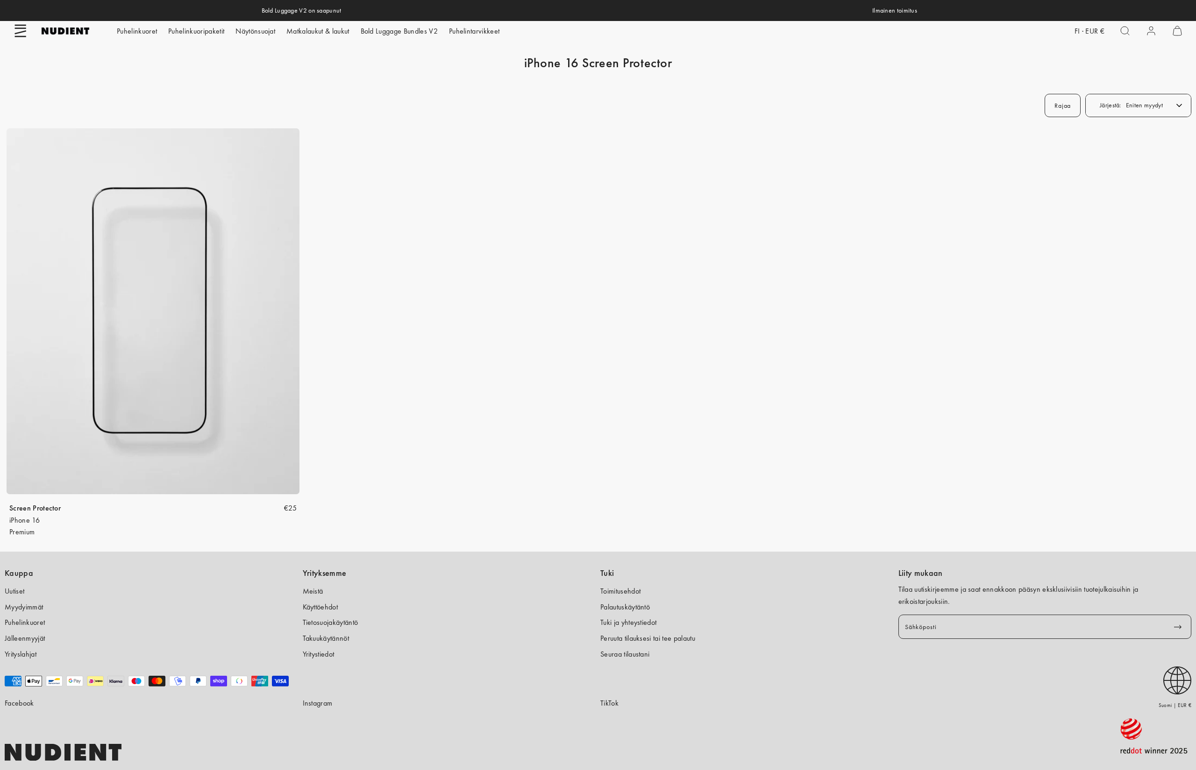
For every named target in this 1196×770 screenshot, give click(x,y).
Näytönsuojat (255, 31)
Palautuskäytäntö (625, 607)
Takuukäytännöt (326, 638)
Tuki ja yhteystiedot (628, 622)
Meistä (313, 591)
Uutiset (14, 591)
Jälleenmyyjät (25, 638)
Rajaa (1062, 105)
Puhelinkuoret (137, 31)
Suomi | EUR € (1175, 705)
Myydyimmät (24, 607)
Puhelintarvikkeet (474, 31)
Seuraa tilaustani (624, 654)
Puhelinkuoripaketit (196, 31)
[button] (20, 30)
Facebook (19, 703)
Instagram (318, 703)
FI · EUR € (1089, 31)
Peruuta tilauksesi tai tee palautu (647, 638)
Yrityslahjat (20, 654)
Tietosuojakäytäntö (330, 622)
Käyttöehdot (320, 607)
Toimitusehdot (620, 591)
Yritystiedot (319, 654)
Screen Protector (35, 508)
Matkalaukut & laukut (317, 31)
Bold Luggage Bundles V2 (399, 31)
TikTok (609, 703)
